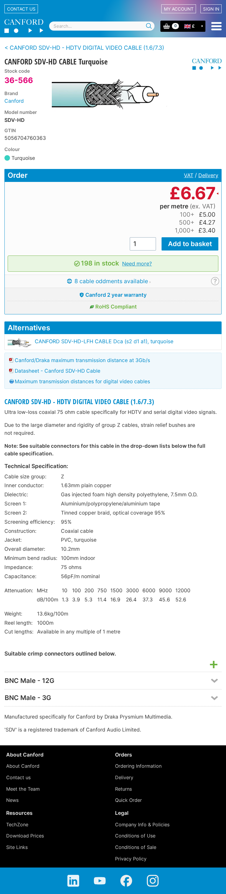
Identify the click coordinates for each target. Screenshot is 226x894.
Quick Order (128, 800)
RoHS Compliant (116, 306)
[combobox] (101, 26)
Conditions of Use (135, 836)
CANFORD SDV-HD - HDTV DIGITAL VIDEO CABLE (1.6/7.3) (79, 401)
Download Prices (25, 836)
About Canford (22, 766)
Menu (216, 26)
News (12, 800)
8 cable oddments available (110, 281)
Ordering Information (138, 766)
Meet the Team (23, 789)
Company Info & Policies (142, 824)
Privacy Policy (131, 859)
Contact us (21, 9)
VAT (188, 175)
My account (179, 9)
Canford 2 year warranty (116, 295)
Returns (123, 789)
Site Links (17, 847)
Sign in (211, 9)
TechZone (17, 824)
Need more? (137, 264)
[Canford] (205, 64)
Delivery (208, 175)
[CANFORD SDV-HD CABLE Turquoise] (120, 93)
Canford (14, 101)
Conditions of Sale (135, 847)
